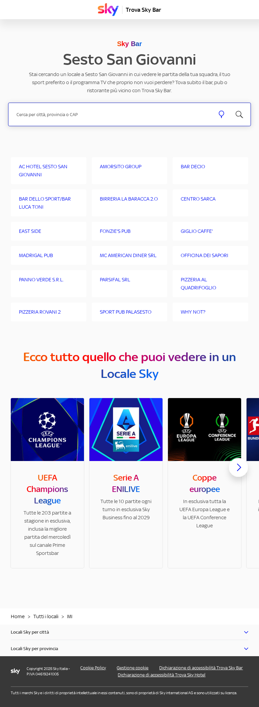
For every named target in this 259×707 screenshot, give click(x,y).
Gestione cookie (132, 668)
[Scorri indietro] (20, 471)
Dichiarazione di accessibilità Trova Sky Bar (201, 668)
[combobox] (111, 114)
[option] (47, 483)
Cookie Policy (93, 668)
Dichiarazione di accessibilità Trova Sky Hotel (161, 675)
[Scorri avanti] (238, 472)
